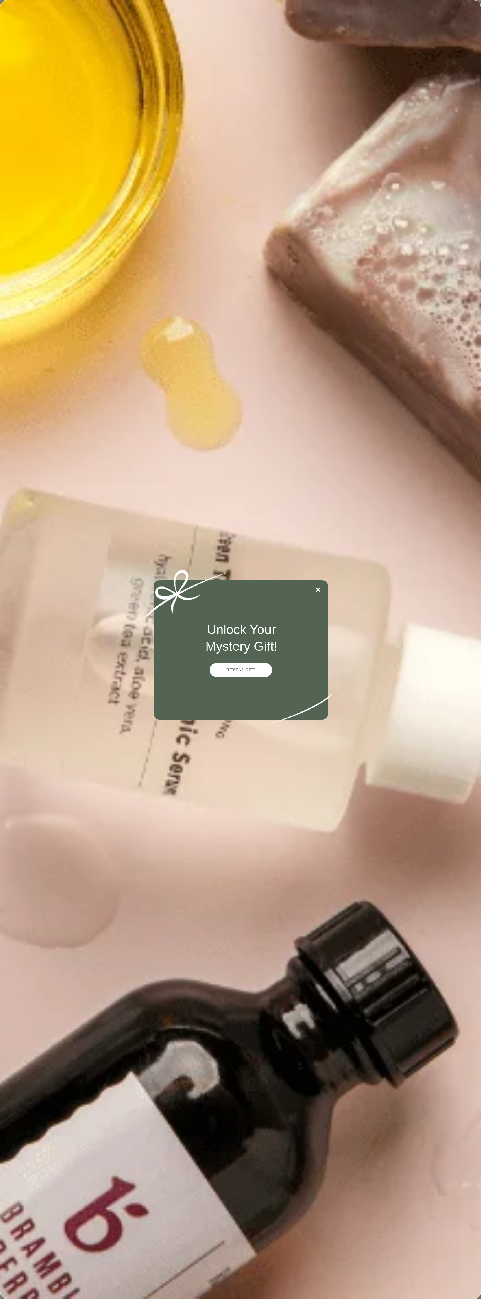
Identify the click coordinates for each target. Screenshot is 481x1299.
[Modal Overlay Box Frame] (240, 649)
